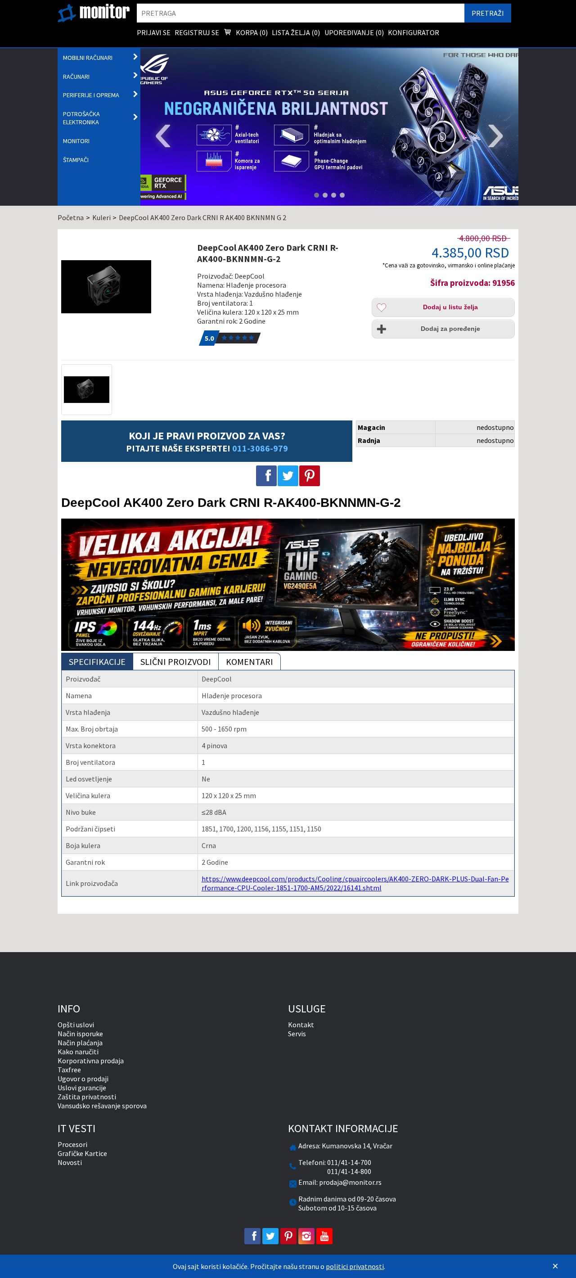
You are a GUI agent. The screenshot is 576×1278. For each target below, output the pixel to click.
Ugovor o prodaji (83, 1078)
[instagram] (306, 1236)
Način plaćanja (80, 1042)
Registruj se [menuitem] (197, 32)
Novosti (70, 1162)
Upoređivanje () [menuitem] (354, 32)
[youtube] (324, 1236)
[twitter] (270, 1236)
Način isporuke (80, 1033)
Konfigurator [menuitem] (413, 32)
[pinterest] (288, 1236)
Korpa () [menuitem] (251, 32)
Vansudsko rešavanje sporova (102, 1105)
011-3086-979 (260, 448)
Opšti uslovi (76, 1024)
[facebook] (252, 1236)
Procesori (72, 1144)
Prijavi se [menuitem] (154, 32)
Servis (297, 1033)
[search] (300, 13)
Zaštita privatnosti (87, 1096)
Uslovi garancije (82, 1087)
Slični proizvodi (175, 661)
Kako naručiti (78, 1051)
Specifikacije (97, 661)
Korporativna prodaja (91, 1060)
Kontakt (301, 1024)
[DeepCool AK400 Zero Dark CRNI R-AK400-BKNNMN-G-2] (124, 287)
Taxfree (69, 1069)
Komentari (249, 661)
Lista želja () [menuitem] (296, 32)
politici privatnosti (355, 1266)
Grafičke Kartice (82, 1153)
